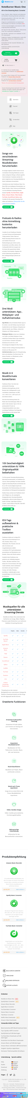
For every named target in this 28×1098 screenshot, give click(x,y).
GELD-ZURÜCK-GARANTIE (13, 971)
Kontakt (12, 1084)
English (15, 1063)
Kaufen (3, 1064)
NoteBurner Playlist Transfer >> (11, 91)
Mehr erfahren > (20, 889)
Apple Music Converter (7, 1007)
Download (4, 1067)
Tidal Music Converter (7, 1015)
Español (15, 1067)
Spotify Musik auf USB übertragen (10, 1033)
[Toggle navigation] (25, 1)
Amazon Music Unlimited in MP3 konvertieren (14, 1046)
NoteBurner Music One (7, 999)
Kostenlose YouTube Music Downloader (12, 1040)
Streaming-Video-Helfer (8, 1087)
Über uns (5, 1084)
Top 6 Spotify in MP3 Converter (10, 1030)
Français (15, 1065)
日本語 (15, 1069)
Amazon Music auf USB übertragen (11, 1043)
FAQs (2, 1062)
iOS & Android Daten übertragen (16, 1089)
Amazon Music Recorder (15, 77)
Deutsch (15, 1062)
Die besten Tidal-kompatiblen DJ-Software (12, 1051)
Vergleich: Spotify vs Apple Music (10, 1048)
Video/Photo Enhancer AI (16, 1086)
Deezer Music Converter (8, 1012)
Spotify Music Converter (8, 1001)
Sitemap (6, 1086)
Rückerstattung (19, 1084)
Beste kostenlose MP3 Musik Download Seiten (14, 1028)
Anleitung (3, 1070)
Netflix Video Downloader (8, 1017)
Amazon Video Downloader (9, 1020)
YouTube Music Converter (15, 80)
